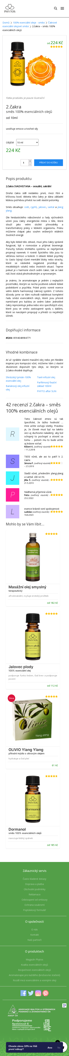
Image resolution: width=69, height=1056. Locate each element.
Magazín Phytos (34, 959)
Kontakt (34, 934)
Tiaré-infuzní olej (46, 377)
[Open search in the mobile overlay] (55, 8)
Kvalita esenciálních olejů (34, 964)
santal (51, 207)
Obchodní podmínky (34, 889)
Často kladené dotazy (34, 878)
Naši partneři (34, 939)
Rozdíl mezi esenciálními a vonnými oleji (34, 980)
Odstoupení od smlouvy (34, 899)
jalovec (42, 207)
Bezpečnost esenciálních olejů (34, 969)
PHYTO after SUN (46, 391)
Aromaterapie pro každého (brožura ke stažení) (34, 975)
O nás (34, 929)
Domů (6, 22)
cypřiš (33, 207)
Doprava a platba (34, 884)
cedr (26, 207)
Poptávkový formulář (34, 910)
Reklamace (35, 894)
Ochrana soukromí (34, 904)
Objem (10, 142)
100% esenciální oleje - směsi (29, 22)
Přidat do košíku (48, 162)
